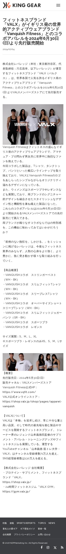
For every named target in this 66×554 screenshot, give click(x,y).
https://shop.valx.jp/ (17, 482)
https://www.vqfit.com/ (19, 392)
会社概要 (7, 534)
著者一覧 (42, 529)
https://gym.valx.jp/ (16, 491)
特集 (5, 523)
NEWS (52, 523)
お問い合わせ (44, 534)
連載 (12, 523)
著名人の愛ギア (10, 529)
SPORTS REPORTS (26, 523)
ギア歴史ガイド (27, 529)
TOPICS (42, 523)
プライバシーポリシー (24, 534)
